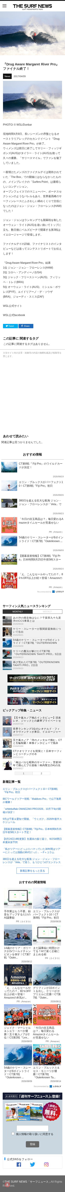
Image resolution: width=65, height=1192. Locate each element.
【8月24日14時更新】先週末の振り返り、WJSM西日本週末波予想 (32, 840)
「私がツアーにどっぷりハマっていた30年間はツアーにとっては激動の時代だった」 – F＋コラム (31, 850)
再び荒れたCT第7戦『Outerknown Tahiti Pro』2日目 (36, 664)
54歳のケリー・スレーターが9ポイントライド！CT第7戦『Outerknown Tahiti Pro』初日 (36, 642)
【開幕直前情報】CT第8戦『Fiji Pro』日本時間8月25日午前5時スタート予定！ (32, 830)
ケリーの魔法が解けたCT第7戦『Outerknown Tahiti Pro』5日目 (37, 653)
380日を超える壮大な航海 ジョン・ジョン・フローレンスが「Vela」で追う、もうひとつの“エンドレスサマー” (32, 860)
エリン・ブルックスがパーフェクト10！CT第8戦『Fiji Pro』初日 (30, 790)
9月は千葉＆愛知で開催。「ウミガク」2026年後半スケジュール (32, 820)
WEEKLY (47, 611)
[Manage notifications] (7, 1184)
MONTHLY (17, 611)
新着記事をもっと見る (32, 870)
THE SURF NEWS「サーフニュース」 (28, 1181)
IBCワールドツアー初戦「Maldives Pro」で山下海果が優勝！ (32, 800)
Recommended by (44, 592)
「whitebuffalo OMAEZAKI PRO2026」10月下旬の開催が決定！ (32, 810)
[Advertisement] (32, 395)
